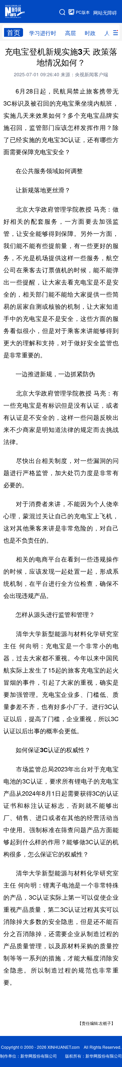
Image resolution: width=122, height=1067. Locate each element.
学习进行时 (42, 33)
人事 (109, 33)
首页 (13, 32)
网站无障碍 (105, 12)
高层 (70, 33)
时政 (90, 33)
